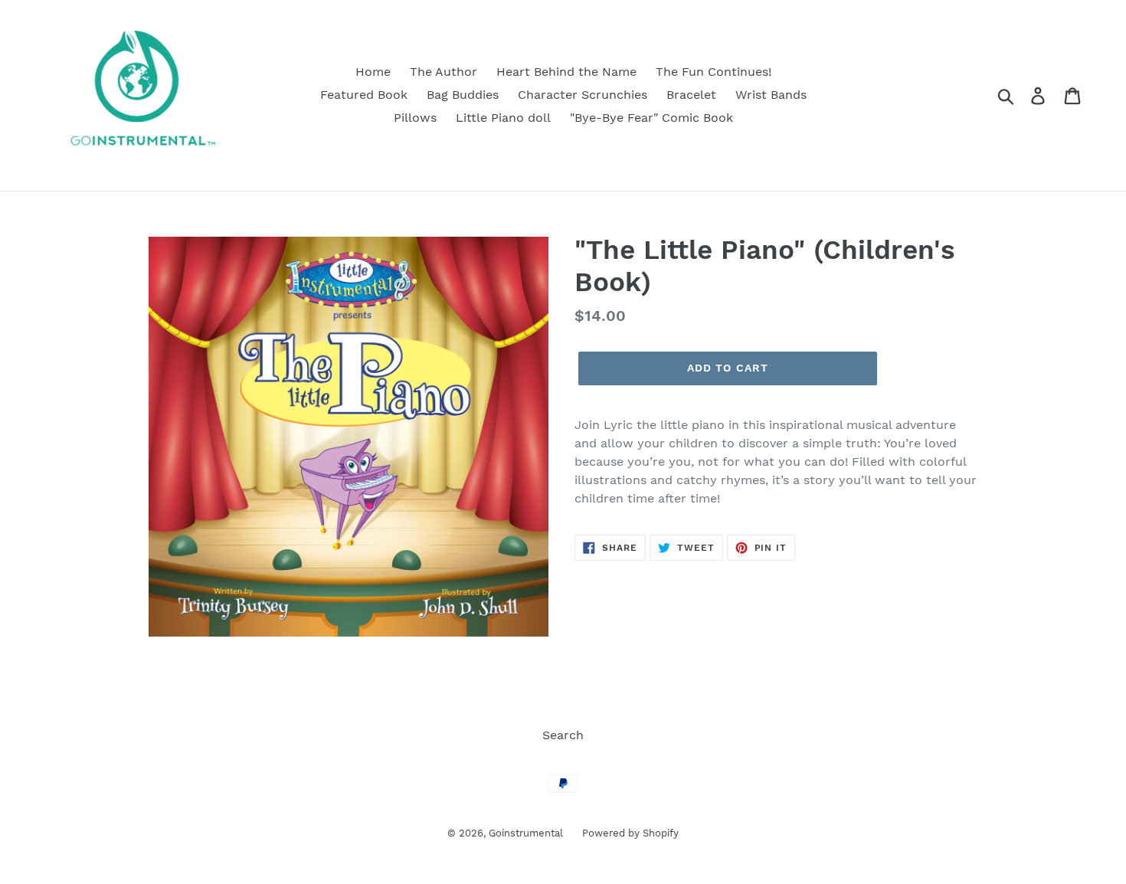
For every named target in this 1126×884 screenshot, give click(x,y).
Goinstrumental (526, 833)
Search (563, 735)
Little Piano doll (503, 117)
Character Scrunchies (582, 94)
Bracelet (691, 94)
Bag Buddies (463, 94)
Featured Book (364, 94)
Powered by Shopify (630, 833)
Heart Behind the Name (566, 71)
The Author (443, 71)
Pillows (415, 117)
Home (373, 71)
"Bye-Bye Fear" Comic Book (651, 117)
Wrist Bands (771, 94)
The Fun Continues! (713, 71)
